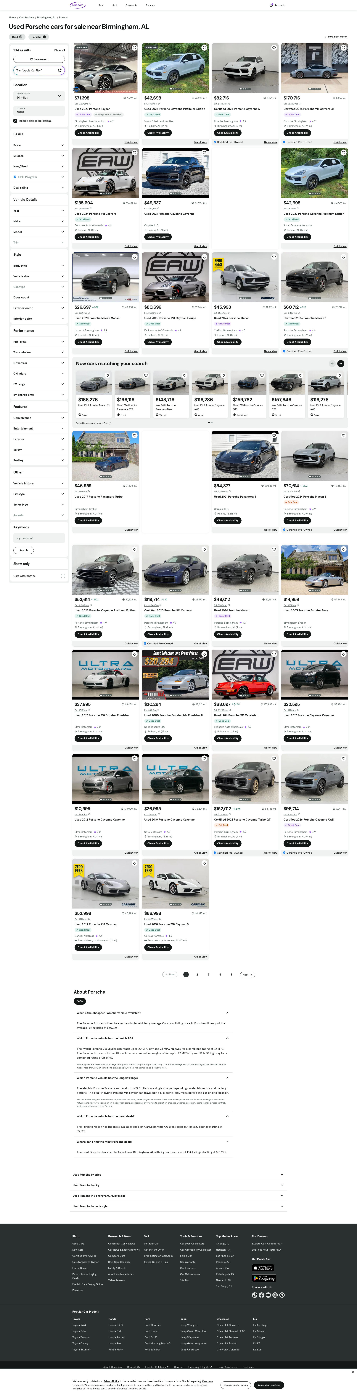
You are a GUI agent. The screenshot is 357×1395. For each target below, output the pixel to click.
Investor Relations (155, 1367)
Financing (77, 1290)
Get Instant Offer (154, 1249)
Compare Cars (116, 1255)
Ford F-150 (151, 1337)
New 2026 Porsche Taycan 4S (94, 405)
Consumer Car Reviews (121, 1243)
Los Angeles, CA (225, 1255)
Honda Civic (115, 1331)
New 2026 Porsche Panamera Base (166, 407)
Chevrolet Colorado (228, 1349)
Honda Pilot (115, 1343)
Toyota (76, 1319)
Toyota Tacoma (80, 1337)
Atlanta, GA (222, 1268)
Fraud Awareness (227, 1367)
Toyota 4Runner (81, 1349)
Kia (255, 1319)
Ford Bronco (152, 1331)
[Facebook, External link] (261, 1295)
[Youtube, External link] (268, 1295)
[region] (178, 1381)
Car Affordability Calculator (195, 1249)
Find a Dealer (80, 1268)
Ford (147, 1319)
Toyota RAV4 (79, 1325)
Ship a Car (186, 1255)
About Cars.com (112, 1367)
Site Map (185, 1280)
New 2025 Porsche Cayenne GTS (248, 407)
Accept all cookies (269, 1385)
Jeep (183, 1319)
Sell (115, 5)
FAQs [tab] (80, 1001)
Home (12, 17)
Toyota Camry (80, 1343)
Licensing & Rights (198, 1367)
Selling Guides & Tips (156, 1262)
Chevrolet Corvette (228, 1325)
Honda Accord (116, 1337)
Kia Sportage (260, 1325)
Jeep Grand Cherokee (194, 1331)
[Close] (353, 1372)
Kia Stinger (259, 1337)
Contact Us (133, 1367)
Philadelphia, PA (225, 1274)
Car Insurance (188, 1268)
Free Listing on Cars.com (158, 1255)
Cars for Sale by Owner (85, 1262)
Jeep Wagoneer (190, 1337)
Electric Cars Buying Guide (87, 1284)
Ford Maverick (153, 1325)
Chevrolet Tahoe (226, 1343)
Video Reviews (116, 1280)
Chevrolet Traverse (228, 1337)
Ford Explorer (152, 1349)
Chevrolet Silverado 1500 (231, 1331)
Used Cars (78, 1243)
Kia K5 (256, 1343)
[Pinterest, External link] (282, 1295)
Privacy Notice (111, 1381)
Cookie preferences (236, 1385)
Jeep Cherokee (190, 1349)
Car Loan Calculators (192, 1243)
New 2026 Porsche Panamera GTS (127, 407)
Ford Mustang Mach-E (157, 1343)
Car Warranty (187, 1262)
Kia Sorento (259, 1331)
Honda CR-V (115, 1325)
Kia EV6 (257, 1349)
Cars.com (207, 1381)
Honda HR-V (115, 1349)
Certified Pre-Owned (84, 1255)
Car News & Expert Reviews (124, 1249)
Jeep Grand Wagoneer (194, 1343)
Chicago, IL (222, 1243)
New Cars (77, 1249)
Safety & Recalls (117, 1268)
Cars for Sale (26, 17)
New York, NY (223, 1280)
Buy (101, 5)
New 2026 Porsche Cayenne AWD (209, 407)
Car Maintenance (190, 1274)
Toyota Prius (79, 1331)
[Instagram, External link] (275, 1295)
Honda (112, 1319)
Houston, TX (223, 1249)
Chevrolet (223, 1319)
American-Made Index (121, 1274)
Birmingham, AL (46, 17)
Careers (178, 1367)
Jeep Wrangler (189, 1325)
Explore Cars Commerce (266, 1243)
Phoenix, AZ (222, 1262)
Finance (150, 5)
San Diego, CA (224, 1286)
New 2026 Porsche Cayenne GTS (287, 407)
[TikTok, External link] (254, 1295)
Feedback (248, 1367)
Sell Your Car (151, 1243)
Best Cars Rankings (119, 1262)
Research (131, 5)
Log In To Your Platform (265, 1249)
